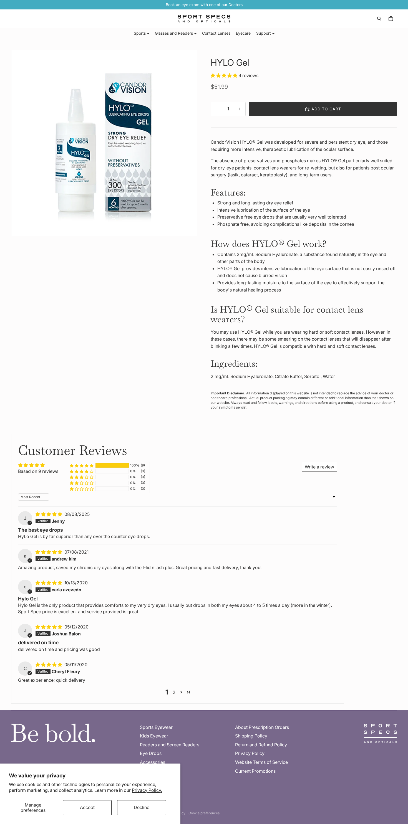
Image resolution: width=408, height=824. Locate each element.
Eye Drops (151, 753)
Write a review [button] (319, 467)
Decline (141, 807)
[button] (224, 75)
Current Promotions (255, 771)
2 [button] (174, 692)
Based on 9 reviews (38, 471)
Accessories (152, 762)
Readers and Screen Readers (169, 744)
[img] (49, 514)
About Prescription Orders (262, 727)
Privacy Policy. (147, 790)
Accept (87, 807)
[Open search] (379, 18)
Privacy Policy (250, 753)
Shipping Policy (251, 736)
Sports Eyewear (156, 727)
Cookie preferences (204, 813)
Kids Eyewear (154, 736)
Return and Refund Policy (261, 744)
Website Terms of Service (261, 762)
